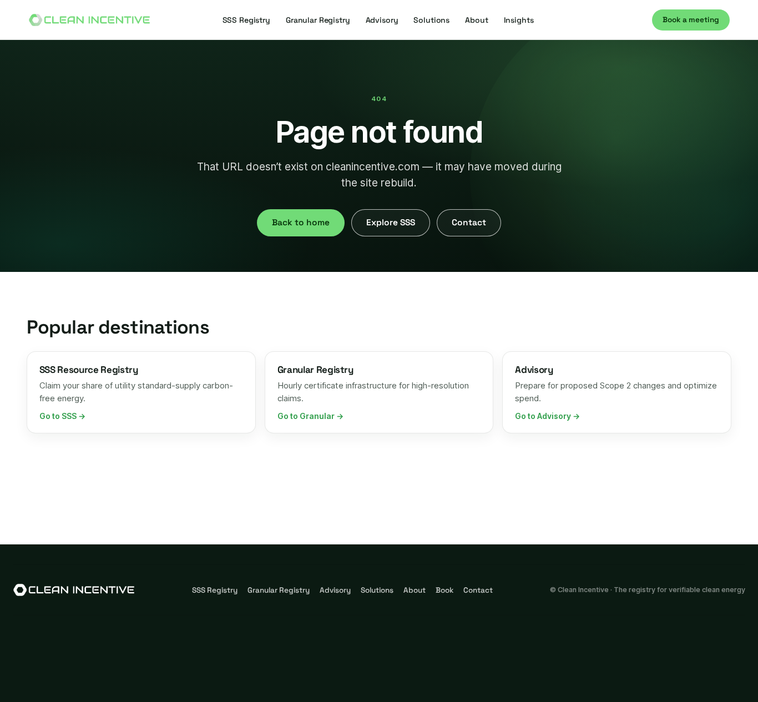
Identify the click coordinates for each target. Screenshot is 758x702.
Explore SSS (390, 222)
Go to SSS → (62, 416)
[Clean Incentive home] (89, 20)
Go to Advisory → (547, 416)
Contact (469, 222)
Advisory (382, 20)
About (476, 20)
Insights (519, 20)
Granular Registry (318, 20)
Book (444, 590)
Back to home (301, 222)
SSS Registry (246, 20)
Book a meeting (691, 19)
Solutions (431, 20)
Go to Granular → (310, 416)
